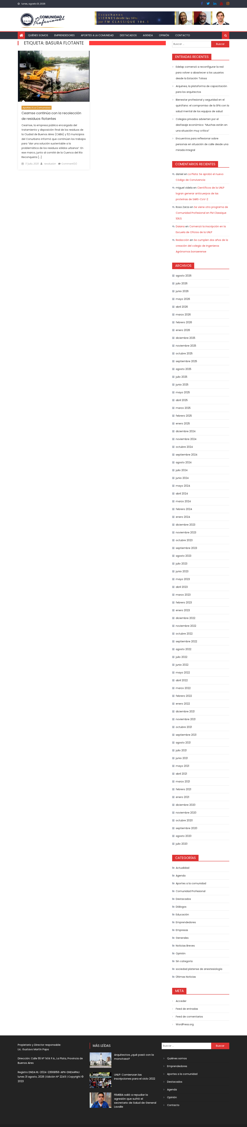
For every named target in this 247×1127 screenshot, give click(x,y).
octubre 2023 (184, 540)
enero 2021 (182, 797)
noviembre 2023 (186, 532)
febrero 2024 (184, 509)
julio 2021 (181, 750)
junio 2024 (182, 478)
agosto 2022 (183, 649)
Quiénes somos (38, 35)
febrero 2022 (184, 696)
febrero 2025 (184, 416)
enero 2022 (183, 703)
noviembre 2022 (186, 626)
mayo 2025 (183, 392)
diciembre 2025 (185, 338)
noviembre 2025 (186, 345)
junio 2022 (182, 665)
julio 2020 (182, 844)
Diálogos (181, 907)
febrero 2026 (184, 322)
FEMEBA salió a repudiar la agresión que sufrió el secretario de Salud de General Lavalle (135, 1101)
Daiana (180, 226)
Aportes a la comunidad (97, 35)
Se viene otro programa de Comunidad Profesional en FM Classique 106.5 (202, 212)
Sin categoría (184, 961)
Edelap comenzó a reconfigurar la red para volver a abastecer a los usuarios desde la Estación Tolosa (200, 72)
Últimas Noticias (186, 977)
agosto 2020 (183, 836)
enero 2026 (183, 330)
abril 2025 (182, 400)
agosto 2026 (183, 275)
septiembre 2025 (186, 361)
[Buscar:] (191, 44)
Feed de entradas (187, 1009)
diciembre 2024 (186, 431)
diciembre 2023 (185, 524)
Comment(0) (69, 163)
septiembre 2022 (186, 641)
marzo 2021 (183, 781)
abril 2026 (182, 307)
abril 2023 (182, 587)
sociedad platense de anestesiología (199, 969)
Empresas (182, 930)
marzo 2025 (183, 408)
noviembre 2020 (186, 812)
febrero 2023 (184, 602)
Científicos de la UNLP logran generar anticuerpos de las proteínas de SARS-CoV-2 (200, 193)
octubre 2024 (184, 447)
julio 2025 (181, 377)
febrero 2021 (183, 789)
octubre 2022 (184, 633)
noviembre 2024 (186, 439)
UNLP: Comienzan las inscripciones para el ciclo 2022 (134, 1076)
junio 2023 (182, 571)
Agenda (148, 35)
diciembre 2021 (185, 711)
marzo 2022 (183, 688)
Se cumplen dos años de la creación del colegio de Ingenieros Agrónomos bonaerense (202, 245)
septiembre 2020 (186, 828)
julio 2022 (181, 657)
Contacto (182, 35)
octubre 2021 (184, 727)
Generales (182, 938)
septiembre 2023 (186, 548)
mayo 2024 (183, 486)
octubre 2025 (184, 353)
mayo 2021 (182, 766)
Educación (182, 914)
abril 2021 (181, 774)
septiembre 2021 (186, 735)
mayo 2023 (183, 579)
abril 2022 (182, 680)
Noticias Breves (185, 945)
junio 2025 (182, 384)
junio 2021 (182, 758)
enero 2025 (183, 423)
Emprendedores (64, 35)
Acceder (181, 1001)
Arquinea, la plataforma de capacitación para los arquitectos (201, 89)
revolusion (50, 163)
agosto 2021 (183, 742)
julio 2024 (182, 470)
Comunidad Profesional (190, 891)
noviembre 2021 (185, 719)
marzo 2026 (183, 314)
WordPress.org (185, 1024)
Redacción (182, 240)
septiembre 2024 (186, 454)
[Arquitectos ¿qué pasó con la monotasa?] (100, 1060)
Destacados (128, 35)
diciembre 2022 (185, 618)
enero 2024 (183, 517)
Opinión (164, 35)
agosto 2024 (184, 462)
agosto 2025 (183, 369)
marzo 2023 (183, 595)
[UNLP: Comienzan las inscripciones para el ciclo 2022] (100, 1080)
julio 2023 (181, 563)
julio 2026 (182, 283)
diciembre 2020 (185, 805)
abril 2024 (182, 493)
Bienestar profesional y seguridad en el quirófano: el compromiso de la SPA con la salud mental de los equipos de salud (202, 105)
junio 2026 (182, 291)
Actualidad (182, 868)
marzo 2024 (183, 501)
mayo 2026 (183, 299)
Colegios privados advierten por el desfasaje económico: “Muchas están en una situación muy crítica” (201, 124)
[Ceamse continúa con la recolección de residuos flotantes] (54, 76)
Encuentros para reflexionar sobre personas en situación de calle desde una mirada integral (202, 144)
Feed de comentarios (189, 1016)
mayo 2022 (183, 672)
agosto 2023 (183, 556)
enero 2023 (183, 610)
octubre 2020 (184, 820)
